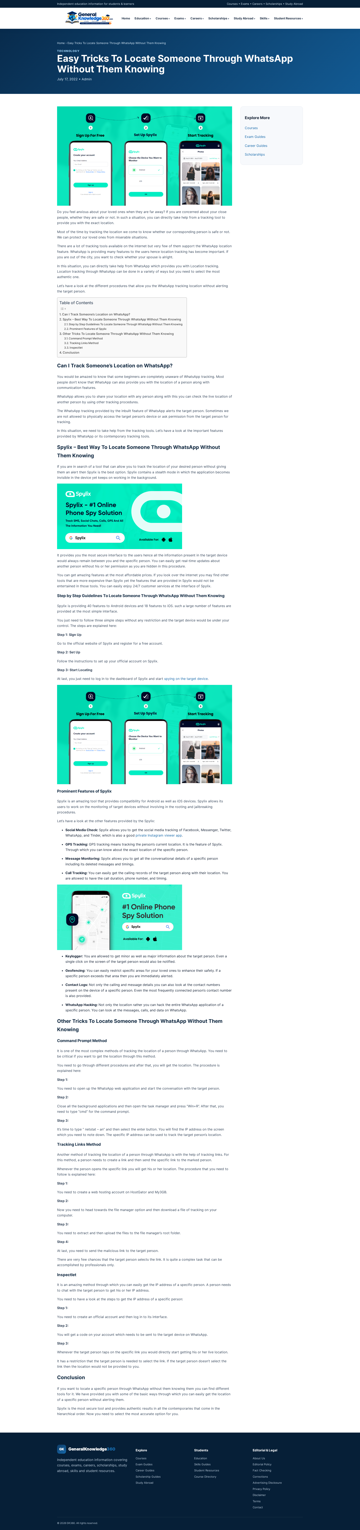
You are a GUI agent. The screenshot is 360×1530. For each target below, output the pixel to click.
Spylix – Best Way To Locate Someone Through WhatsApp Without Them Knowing (122, 319)
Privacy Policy (261, 1489)
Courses (162, 18)
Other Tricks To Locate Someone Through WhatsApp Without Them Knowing (118, 333)
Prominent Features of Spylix (88, 328)
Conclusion (71, 352)
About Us (259, 1458)
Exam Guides (255, 137)
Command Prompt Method (86, 338)
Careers (196, 18)
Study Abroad (243, 18)
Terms (257, 1501)
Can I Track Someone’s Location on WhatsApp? (96, 314)
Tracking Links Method (84, 343)
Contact (258, 1507)
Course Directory (205, 1476)
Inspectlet (76, 347)
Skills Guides (202, 1464)
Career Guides (256, 146)
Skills (264, 18)
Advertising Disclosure (267, 1482)
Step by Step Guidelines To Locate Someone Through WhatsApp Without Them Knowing (125, 324)
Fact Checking (262, 1470)
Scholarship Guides (148, 1476)
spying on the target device (186, 679)
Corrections (260, 1476)
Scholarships (217, 18)
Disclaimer (259, 1495)
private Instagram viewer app (159, 835)
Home (126, 18)
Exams (179, 18)
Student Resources (287, 18)
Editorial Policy (262, 1464)
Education (142, 18)
